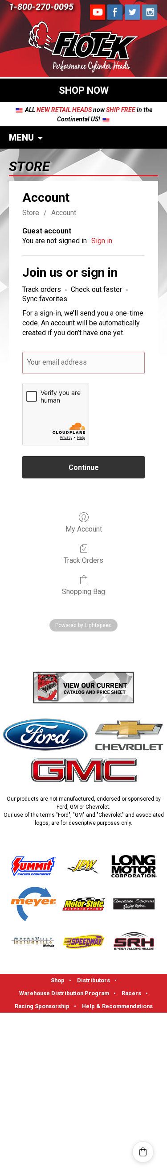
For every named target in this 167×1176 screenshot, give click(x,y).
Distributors (93, 980)
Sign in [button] (101, 241)
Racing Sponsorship (42, 1006)
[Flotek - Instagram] (150, 12)
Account (63, 212)
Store (30, 212)
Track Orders (83, 560)
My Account (83, 529)
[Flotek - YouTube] (115, 12)
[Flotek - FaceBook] (98, 12)
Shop (58, 980)
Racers (131, 993)
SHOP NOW (84, 90)
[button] (143, 1152)
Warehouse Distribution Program (64, 993)
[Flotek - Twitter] (133, 12)
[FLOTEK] (83, 48)
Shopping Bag (83, 591)
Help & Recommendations (117, 1006)
